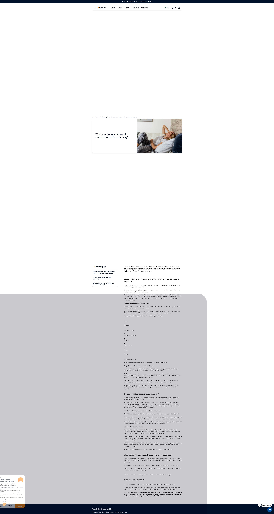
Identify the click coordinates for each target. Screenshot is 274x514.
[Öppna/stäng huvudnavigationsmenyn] (95, 7)
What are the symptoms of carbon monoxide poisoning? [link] (124, 117)
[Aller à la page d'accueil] (104, 7)
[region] (137, 1)
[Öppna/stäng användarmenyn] (176, 7)
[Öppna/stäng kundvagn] (179, 7)
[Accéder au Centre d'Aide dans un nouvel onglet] (172, 8)
